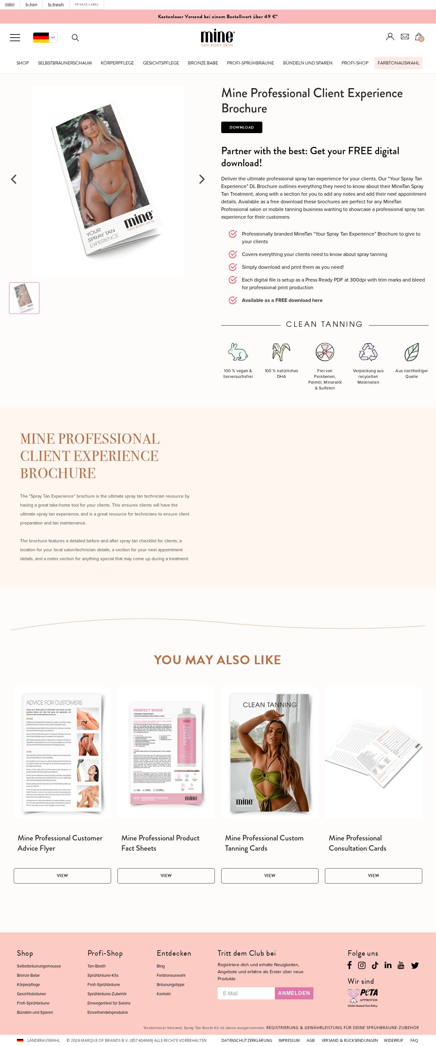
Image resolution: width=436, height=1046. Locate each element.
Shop (23, 63)
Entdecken (174, 953)
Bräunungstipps (170, 984)
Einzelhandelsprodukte (107, 1012)
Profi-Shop (355, 63)
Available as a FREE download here (282, 300)
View (62, 875)
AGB (311, 1040)
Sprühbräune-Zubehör (107, 994)
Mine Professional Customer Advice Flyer (60, 843)
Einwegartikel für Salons (109, 1003)
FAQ (414, 1040)
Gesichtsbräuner (31, 994)
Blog (161, 966)
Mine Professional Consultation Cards (358, 843)
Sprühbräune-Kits (102, 975)
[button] (45, 38)
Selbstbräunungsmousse (39, 966)
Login (390, 36)
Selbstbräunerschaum (65, 63)
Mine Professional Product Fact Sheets (160, 843)
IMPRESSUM (289, 1040)
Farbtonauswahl (398, 63)
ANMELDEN (294, 993)
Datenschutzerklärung (247, 1040)
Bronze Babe (203, 63)
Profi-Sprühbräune (250, 63)
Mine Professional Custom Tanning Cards (264, 843)
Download (241, 127)
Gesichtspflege (161, 63)
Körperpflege (117, 63)
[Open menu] (15, 38)
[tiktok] (375, 964)
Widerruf (393, 1040)
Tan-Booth (96, 966)
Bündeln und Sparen (308, 63)
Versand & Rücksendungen (350, 1040)
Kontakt (164, 994)
